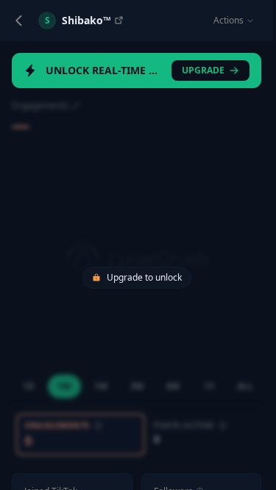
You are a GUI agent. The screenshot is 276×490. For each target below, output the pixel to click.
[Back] (19, 20)
